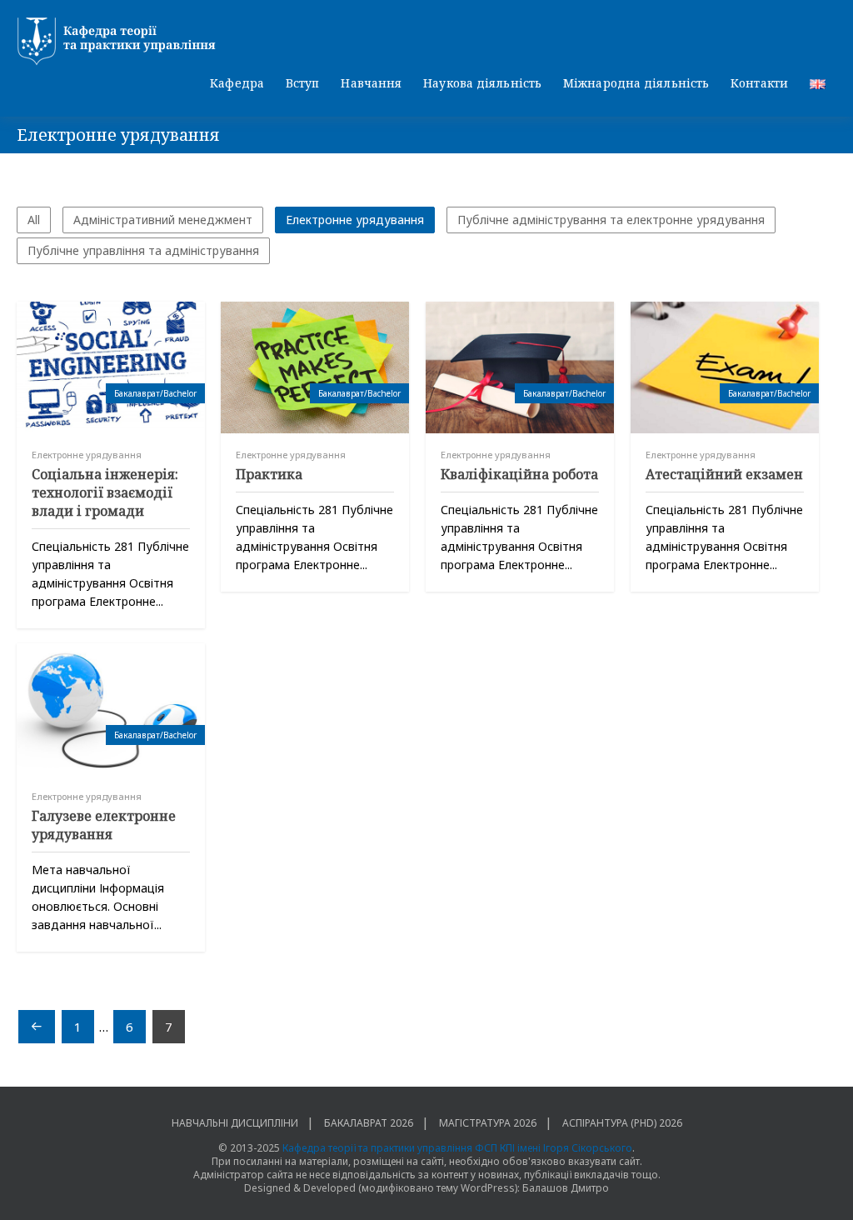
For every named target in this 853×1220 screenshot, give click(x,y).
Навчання (371, 83)
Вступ (303, 83)
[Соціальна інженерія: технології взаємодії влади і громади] (111, 367)
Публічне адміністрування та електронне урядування (611, 220)
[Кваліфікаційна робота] (520, 367)
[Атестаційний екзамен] (725, 367)
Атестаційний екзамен (724, 474)
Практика (269, 474)
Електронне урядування (355, 220)
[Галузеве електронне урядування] (111, 709)
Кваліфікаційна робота (519, 474)
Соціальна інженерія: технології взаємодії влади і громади (105, 492)
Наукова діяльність (482, 83)
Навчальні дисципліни (235, 1123)
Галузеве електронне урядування (104, 825)
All (33, 220)
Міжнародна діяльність (636, 83)
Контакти (759, 83)
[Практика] (315, 367)
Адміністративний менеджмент (162, 220)
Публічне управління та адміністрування (143, 250)
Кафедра (237, 83)
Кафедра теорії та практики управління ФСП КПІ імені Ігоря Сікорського (457, 1148)
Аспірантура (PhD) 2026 (622, 1123)
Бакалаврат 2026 (368, 1123)
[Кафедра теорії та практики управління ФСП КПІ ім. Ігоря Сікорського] (426, 42)
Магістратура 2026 (487, 1123)
